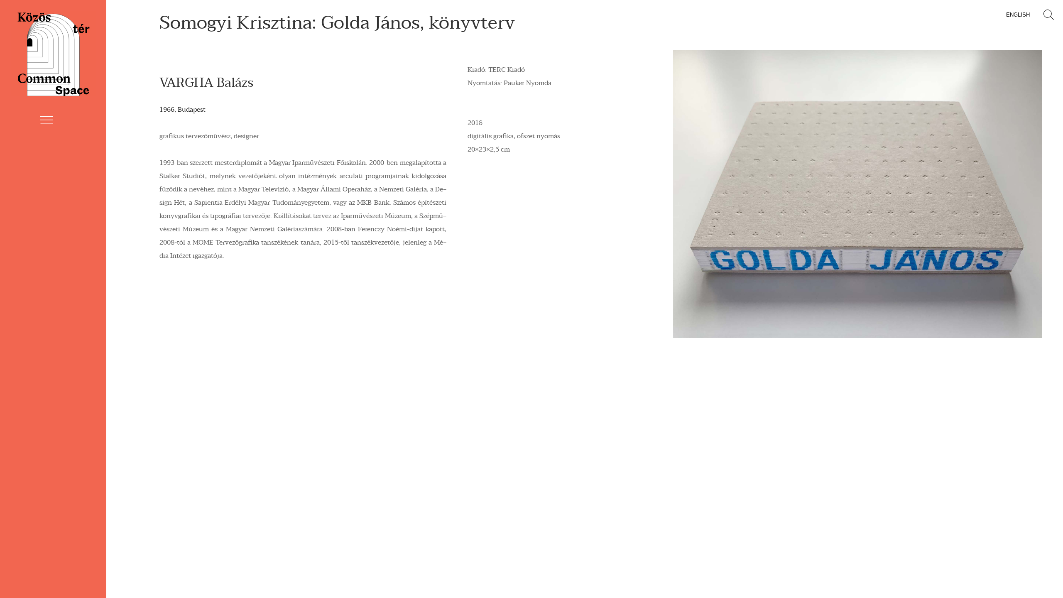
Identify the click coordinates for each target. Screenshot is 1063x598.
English (1018, 15)
